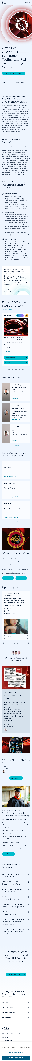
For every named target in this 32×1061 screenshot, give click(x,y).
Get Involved (6, 1017)
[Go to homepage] (4, 2)
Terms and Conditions (7, 1040)
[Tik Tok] (20, 1034)
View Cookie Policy (21, 1049)
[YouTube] (12, 1034)
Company (5, 1002)
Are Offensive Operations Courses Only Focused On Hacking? (13, 898)
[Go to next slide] (28, 369)
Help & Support (7, 1007)
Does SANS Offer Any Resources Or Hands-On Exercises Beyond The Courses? (13, 931)
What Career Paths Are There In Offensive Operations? (12, 913)
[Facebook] (16, 1034)
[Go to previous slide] (3, 369)
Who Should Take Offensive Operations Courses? (11, 875)
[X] (7, 1034)
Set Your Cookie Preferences (16, 1052)
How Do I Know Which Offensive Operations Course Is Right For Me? (13, 906)
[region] (16, 1051)
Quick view (7, 351)
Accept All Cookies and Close (16, 1057)
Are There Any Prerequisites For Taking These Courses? (12, 891)
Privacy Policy (5, 1037)
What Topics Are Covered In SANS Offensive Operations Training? (12, 883)
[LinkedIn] (3, 1034)
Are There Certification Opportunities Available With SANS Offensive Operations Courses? (14, 922)
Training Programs (8, 1012)
